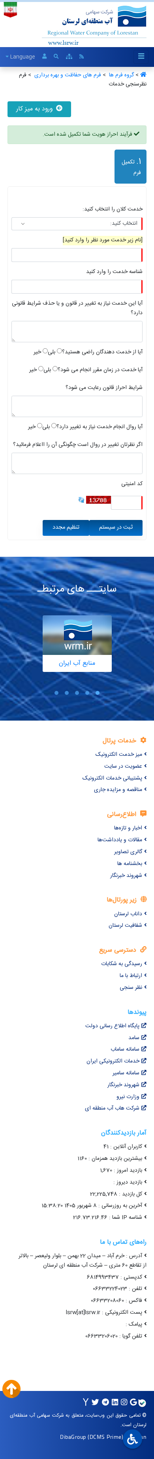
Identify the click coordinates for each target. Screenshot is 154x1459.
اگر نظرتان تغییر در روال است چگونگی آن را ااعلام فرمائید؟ (78, 445)
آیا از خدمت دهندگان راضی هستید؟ (102, 352)
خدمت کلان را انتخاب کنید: (113, 209)
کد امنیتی (132, 484)
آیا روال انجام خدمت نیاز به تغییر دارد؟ (99, 427)
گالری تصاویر (128, 852)
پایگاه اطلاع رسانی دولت (112, 1026)
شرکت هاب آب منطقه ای (112, 1108)
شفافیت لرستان (125, 925)
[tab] (129, 168)
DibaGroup (73, 1436)
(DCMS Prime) (105, 1436)
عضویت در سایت (123, 766)
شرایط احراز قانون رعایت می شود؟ (104, 388)
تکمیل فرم (128, 166)
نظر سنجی (131, 987)
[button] (97, 693)
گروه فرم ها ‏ (120, 75)
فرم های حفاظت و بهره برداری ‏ (67, 75)
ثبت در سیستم (116, 527)
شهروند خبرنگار (126, 875)
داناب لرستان (128, 914)
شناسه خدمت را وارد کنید (114, 272)
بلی (51, 352)
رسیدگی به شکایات (121, 964)
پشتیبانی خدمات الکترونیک (112, 778)
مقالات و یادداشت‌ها (120, 840)
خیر (37, 352)
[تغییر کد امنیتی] (81, 500)
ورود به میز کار (35, 109)
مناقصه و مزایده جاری (118, 790)
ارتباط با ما (131, 976)
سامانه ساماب (125, 1049)
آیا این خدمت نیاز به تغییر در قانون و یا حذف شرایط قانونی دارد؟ (77, 308)
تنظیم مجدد (66, 527)
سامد (133, 1038)
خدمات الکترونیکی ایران (112, 1061)
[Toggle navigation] (140, 57)
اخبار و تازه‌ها (128, 828)
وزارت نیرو (127, 1097)
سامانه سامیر (126, 1073)
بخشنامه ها (129, 864)
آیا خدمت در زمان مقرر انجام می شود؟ (100, 370)
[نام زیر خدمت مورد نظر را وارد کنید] (103, 240)
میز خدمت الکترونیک (119, 754)
